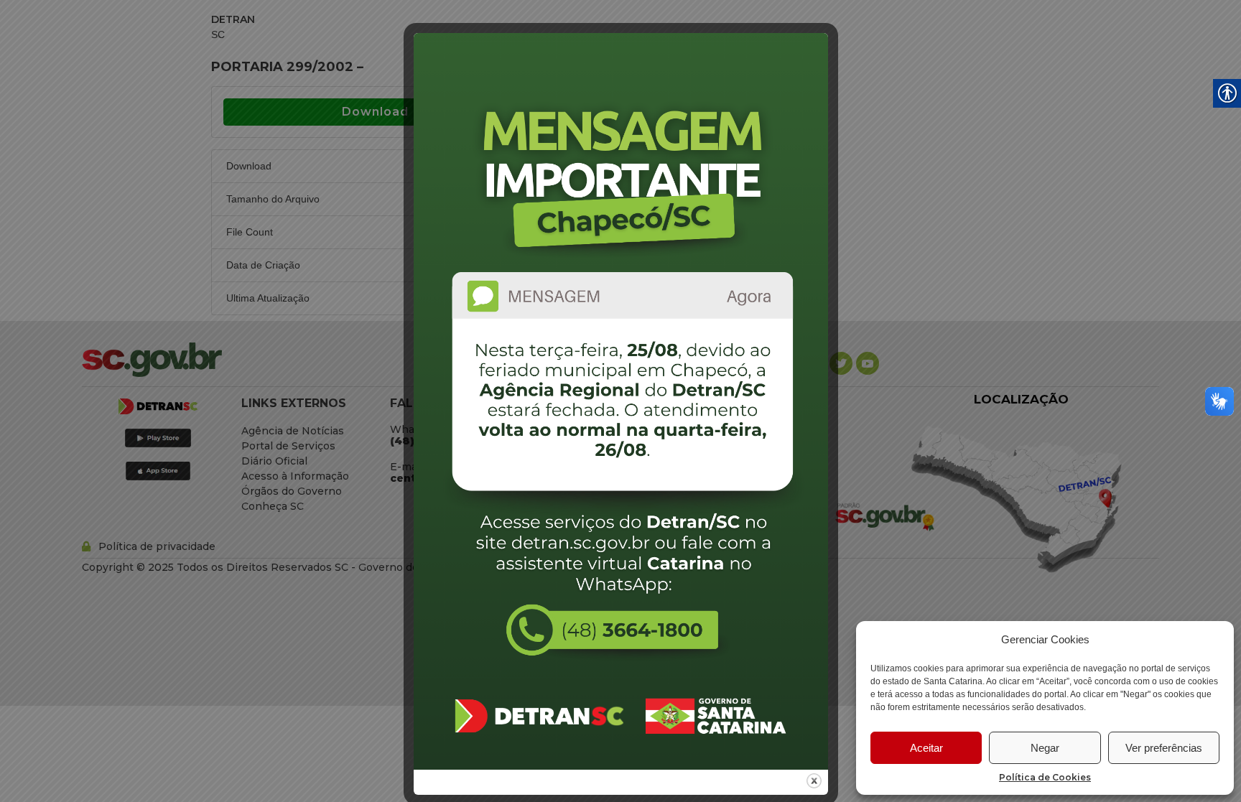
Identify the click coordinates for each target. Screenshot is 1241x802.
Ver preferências (1163, 748)
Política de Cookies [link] (1045, 777)
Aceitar (926, 748)
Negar (1045, 748)
